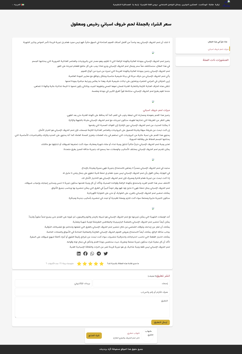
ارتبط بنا (135, 4)
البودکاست (202, 4)
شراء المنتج (94, 335)
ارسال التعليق (160, 322)
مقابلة (211, 4)
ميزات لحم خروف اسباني (218, 49)
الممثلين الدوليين (189, 4)
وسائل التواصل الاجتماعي (169, 4)
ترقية (217, 4)
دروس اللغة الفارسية (149, 4)
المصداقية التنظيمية (122, 4)
